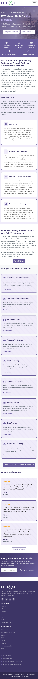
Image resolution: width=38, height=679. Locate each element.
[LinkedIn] (13, 599)
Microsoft (3, 635)
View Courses (27, 32)
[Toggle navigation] (34, 3)
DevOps (3, 640)
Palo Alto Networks (6, 646)
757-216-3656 (28, 570)
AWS (2, 638)
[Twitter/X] (6, 599)
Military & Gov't (5, 609)
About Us (3, 606)
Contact (3, 619)
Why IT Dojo (19, 261)
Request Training (11, 32)
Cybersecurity (5, 630)
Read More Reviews (19, 549)
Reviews (3, 611)
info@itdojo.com (7, 658)
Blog (2, 614)
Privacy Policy (11, 676)
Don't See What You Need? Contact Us (19, 465)
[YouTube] (9, 599)
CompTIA (3, 643)
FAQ (2, 617)
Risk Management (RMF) (8, 632)
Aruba (2, 648)
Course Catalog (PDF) (7, 622)
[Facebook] (2, 599)
